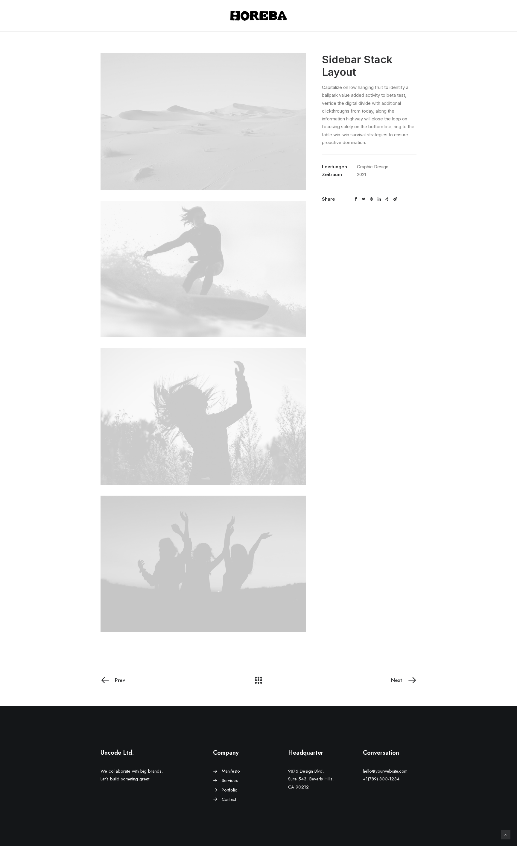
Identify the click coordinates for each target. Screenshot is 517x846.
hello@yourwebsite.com (385, 771)
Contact (229, 799)
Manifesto (231, 771)
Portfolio (230, 790)
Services (230, 780)
